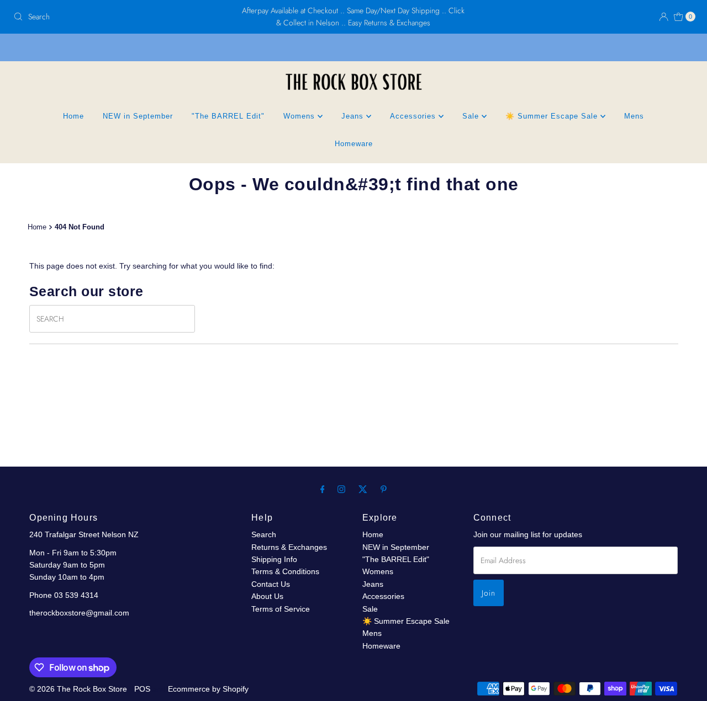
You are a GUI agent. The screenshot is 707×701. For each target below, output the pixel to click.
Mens (634, 116)
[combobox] (121, 17)
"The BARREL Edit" (228, 116)
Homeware (354, 144)
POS (142, 688)
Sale (472, 116)
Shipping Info (274, 559)
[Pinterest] (384, 489)
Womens (300, 116)
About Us (267, 596)
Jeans (353, 116)
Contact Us (270, 584)
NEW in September (138, 116)
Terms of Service (280, 608)
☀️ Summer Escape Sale (552, 116)
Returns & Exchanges (289, 547)
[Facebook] (322, 489)
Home (73, 116)
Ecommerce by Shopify (208, 688)
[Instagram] (341, 489)
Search (263, 534)
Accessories (414, 116)
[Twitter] (362, 489)
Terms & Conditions (285, 571)
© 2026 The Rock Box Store (79, 688)
